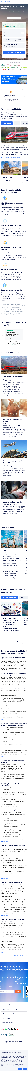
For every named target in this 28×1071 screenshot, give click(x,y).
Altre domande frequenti (20, 955)
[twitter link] (11, 1029)
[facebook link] (8, 1029)
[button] (22, 33)
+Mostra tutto (4, 719)
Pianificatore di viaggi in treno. (16, 930)
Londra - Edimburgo (10, 573)
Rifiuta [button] (20, 1069)
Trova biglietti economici (14, 52)
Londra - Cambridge (10, 578)
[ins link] (2, 1029)
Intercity (13, 388)
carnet (12, 434)
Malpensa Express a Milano (10, 474)
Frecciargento (14, 386)
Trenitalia (18, 382)
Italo (15, 391)
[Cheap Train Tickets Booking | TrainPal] (6, 1)
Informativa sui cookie (19, 1067)
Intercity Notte (20, 388)
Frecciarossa (6, 386)
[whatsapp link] (5, 1029)
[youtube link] (18, 1029)
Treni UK (6, 551)
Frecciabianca (6, 388)
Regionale (5, 389)
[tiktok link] (14, 1029)
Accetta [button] (24, 1069)
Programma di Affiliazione (7, 1041)
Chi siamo (3, 1047)
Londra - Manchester (10, 575)
